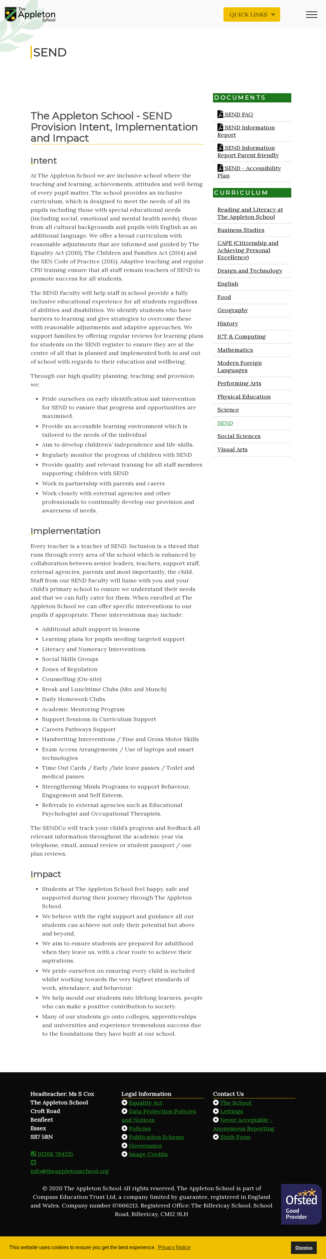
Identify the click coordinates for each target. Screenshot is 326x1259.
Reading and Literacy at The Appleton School (250, 213)
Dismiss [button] (304, 1247)
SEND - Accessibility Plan (249, 171)
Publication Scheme (156, 1137)
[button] (311, 14)
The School (236, 1102)
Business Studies (240, 229)
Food (224, 297)
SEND (225, 423)
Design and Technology (249, 270)
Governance (145, 1145)
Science (228, 409)
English (227, 283)
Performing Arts (239, 383)
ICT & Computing (241, 336)
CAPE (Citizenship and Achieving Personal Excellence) (247, 250)
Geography (232, 310)
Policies (140, 1128)
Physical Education (243, 396)
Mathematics (235, 349)
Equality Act (145, 1102)
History (227, 323)
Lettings (231, 1111)
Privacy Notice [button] (174, 1247)
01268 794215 (54, 1154)
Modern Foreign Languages (239, 366)
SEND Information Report (245, 131)
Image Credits (148, 1154)
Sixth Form (235, 1137)
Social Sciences (238, 436)
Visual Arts (232, 449)
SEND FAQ (238, 114)
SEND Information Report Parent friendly (248, 151)
